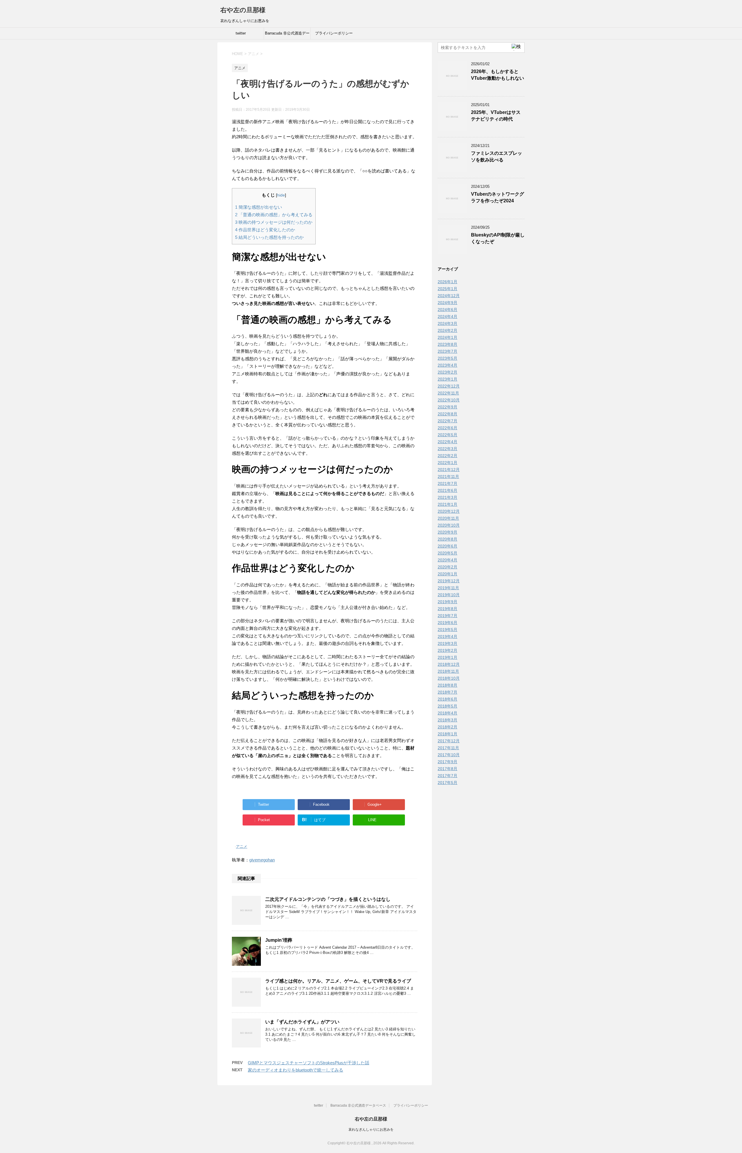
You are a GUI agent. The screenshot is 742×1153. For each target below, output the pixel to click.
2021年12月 (449, 469)
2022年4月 (447, 441)
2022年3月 (447, 448)
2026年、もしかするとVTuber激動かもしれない (497, 75)
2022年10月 (449, 400)
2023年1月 (447, 379)
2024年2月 (447, 330)
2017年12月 (449, 741)
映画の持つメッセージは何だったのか (273, 222)
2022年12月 (449, 386)
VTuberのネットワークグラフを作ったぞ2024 (497, 197)
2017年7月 (447, 775)
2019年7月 (447, 615)
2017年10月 (449, 754)
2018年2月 (447, 727)
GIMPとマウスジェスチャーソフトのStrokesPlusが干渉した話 (308, 1062)
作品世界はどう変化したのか (265, 229)
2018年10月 (449, 678)
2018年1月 (447, 734)
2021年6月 (447, 490)
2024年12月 (449, 295)
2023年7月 (447, 351)
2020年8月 (447, 539)
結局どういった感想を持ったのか (269, 237)
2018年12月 (449, 664)
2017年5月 (447, 782)
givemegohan (262, 859)
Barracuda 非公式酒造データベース (287, 35)
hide (281, 195)
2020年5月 (447, 553)
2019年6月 (447, 622)
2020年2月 (447, 567)
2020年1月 (447, 574)
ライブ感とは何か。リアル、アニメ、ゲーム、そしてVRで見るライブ (338, 981)
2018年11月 (448, 671)
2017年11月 (448, 747)
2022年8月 (447, 414)
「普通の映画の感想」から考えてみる (273, 214)
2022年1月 (447, 462)
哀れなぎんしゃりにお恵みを (371, 1129)
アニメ (241, 846)
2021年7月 (447, 483)
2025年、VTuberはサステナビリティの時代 (496, 115)
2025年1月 (447, 288)
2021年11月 (448, 476)
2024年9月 (447, 302)
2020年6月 (447, 546)
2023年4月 (447, 365)
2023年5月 (447, 358)
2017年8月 (447, 768)
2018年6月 (447, 699)
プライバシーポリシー (334, 33)
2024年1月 (447, 337)
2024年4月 (447, 316)
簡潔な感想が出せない (258, 207)
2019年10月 (449, 594)
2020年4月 (447, 560)
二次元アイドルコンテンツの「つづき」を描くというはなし (327, 899)
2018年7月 (447, 692)
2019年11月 (448, 587)
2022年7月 (447, 421)
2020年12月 (449, 511)
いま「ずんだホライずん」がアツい (302, 1021)
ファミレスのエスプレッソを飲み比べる (496, 156)
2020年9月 (447, 532)
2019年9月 (447, 601)
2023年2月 (447, 372)
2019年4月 (447, 636)
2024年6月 (447, 309)
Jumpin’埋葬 (278, 940)
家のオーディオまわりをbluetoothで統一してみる (295, 1069)
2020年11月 (448, 518)
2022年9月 (447, 407)
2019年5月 (447, 629)
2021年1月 (447, 504)
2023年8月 (447, 344)
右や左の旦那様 (242, 10)
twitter (241, 33)
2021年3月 (447, 497)
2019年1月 (447, 657)
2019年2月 (447, 650)
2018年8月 (447, 685)
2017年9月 (447, 761)
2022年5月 (447, 434)
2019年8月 (447, 608)
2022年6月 (447, 427)
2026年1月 (447, 281)
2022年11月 (448, 393)
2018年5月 (447, 706)
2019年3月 (447, 643)
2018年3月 (447, 720)
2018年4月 (447, 713)
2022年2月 (447, 455)
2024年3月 (447, 323)
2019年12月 (449, 581)
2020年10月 (449, 525)
